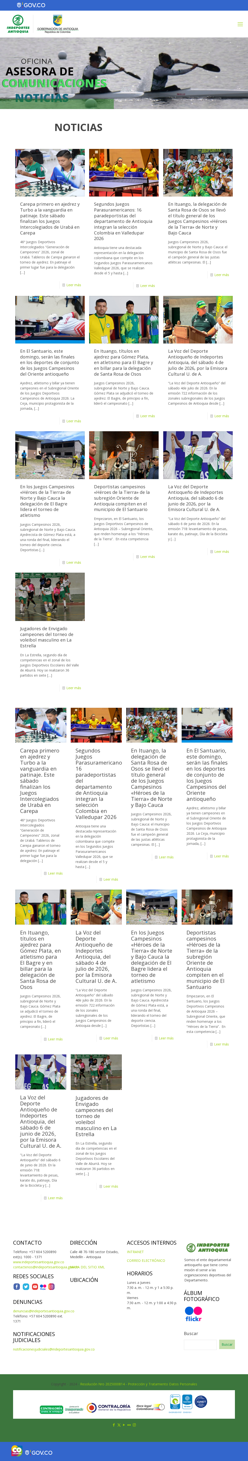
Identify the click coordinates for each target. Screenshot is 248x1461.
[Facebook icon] (114, 1424)
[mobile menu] (240, 24)
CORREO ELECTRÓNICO (146, 1260)
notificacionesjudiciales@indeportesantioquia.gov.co (54, 1349)
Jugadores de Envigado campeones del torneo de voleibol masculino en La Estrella (46, 637)
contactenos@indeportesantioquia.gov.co (45, 1267)
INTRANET (135, 1251)
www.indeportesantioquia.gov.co (38, 1262)
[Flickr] (43, 1289)
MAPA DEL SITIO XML (87, 1267)
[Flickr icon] (129, 1424)
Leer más (73, 285)
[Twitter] (26, 1289)
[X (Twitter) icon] (119, 1424)
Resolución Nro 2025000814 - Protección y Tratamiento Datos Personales (138, 1384)
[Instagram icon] (134, 1424)
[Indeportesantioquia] (42, 24)
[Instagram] (51, 1289)
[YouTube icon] (124, 1424)
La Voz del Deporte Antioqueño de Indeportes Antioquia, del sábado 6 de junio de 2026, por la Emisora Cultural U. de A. (196, 498)
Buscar (191, 1333)
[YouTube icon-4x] (35, 1289)
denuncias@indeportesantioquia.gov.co (43, 1311)
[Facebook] (16, 1289)
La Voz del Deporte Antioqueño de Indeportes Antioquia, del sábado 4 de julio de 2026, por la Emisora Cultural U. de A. (197, 362)
